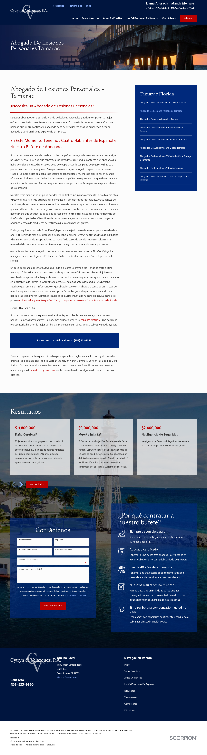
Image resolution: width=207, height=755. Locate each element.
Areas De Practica (133, 678)
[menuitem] (166, 103)
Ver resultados (37, 484)
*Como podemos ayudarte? (30, 569)
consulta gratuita (90, 320)
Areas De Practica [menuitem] (112, 18)
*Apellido (59, 540)
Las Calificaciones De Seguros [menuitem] (142, 18)
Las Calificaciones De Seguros (139, 684)
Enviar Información (53, 606)
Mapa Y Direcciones (67, 677)
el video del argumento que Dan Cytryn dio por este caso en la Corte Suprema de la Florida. (68, 301)
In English (188, 18)
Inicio (127, 665)
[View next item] (21, 484)
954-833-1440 (157, 8)
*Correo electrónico (63, 550)
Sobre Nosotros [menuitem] (90, 18)
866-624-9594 (182, 8)
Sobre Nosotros (132, 671)
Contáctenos (130, 704)
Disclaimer (129, 710)
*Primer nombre (25, 540)
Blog (88, 6)
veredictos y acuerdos (43, 370)
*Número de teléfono (27, 550)
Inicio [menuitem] (75, 18)
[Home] (28, 12)
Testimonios (75, 6)
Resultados (58, 6)
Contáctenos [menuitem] (169, 18)
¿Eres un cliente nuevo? (28, 559)
